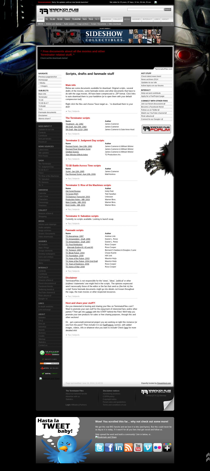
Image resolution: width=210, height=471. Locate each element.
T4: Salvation (43, 179)
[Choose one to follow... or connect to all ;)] (109, 447)
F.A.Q (40, 321)
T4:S (40, 109)
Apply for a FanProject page (152, 96)
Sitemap (41, 339)
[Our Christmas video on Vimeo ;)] (148, 447)
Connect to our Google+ (151, 119)
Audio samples (69, 24)
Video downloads (115, 24)
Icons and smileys (45, 257)
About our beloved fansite (76, 394)
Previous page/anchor (47, 77)
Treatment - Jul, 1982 (74, 124)
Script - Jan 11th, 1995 (75, 171)
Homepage (43, 80)
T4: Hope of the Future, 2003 (77, 258)
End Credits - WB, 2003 (75, 205)
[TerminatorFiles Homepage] (59, 11)
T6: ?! (40, 185)
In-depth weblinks (45, 307)
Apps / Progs (43, 248)
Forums (41, 142)
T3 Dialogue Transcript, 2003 (78, 197)
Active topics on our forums (152, 86)
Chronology (43, 202)
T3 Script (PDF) (72, 194)
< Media (41, 83)
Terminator (42, 97)
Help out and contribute (151, 93)
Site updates (43, 153)
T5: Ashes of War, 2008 (75, 267)
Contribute (42, 136)
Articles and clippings (54, 24)
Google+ (42, 299)
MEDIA (127, 19)
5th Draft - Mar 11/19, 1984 (77, 129)
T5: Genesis (43, 182)
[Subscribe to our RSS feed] (128, 447)
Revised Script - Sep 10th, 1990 (79, 146)
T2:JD (40, 100)
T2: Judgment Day (46, 167)
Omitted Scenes (72, 152)
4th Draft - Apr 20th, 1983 (76, 127)
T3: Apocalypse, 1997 (75, 236)
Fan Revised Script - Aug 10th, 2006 (81, 174)
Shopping (42, 216)
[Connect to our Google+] (167, 447)
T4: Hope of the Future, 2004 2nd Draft (82, 261)
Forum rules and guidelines (114, 402)
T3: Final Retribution (74, 245)
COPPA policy (108, 396)
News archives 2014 (149, 79)
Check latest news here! (151, 76)
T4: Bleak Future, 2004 (75, 253)
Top (69, 111)
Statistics (42, 342)
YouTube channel (46, 292)
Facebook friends (45, 286)
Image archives (83, 24)
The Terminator (44, 164)
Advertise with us (73, 396)
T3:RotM (42, 106)
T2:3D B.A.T (43, 103)
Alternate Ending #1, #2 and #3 (80, 247)
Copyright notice (110, 399)
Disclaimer (42, 115)
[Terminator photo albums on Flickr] (157, 447)
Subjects (75, 111)
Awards (41, 330)
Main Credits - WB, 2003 (76, 202)
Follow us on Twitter (149, 110)
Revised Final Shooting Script (78, 149)
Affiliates (74, 405)
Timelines (42, 206)
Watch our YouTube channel (153, 113)
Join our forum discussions (152, 104)
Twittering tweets (45, 289)
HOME (40, 19)
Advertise (42, 327)
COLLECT (117, 19)
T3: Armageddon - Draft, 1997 (78, 242)
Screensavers (44, 260)
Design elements (45, 251)
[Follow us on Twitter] (64, 440)
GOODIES (136, 19)
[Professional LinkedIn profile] (119, 447)
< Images (43, 86)
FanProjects (43, 277)
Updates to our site (46, 129)
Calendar (42, 193)
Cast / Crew (43, 196)
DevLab (41, 324)
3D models (43, 245)
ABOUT (165, 19)
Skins (40, 263)
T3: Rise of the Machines (48, 176)
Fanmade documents (47, 112)
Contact (149, 396)
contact (89, 312)
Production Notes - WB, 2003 (78, 199)
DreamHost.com (164, 383)
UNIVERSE (106, 19)
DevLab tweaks (44, 139)
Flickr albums (44, 296)
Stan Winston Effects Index (77, 155)
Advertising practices (111, 394)
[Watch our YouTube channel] (138, 447)
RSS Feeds (43, 156)
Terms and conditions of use (114, 405)
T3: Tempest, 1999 (73, 250)
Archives (42, 333)
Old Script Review (73, 191)
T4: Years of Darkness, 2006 (77, 264)
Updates (42, 317)
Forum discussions (46, 283)
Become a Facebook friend (152, 107)
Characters (43, 199)
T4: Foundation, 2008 (74, 256)
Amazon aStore (45, 213)
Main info (42, 94)
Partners (83, 405)
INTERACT (147, 19)
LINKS (157, 19)
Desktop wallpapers (46, 254)
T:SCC (41, 173)
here (126, 327)
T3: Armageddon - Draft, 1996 (78, 239)
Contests (42, 133)
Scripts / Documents (98, 24)
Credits (41, 336)
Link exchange (44, 310)
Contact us (42, 345)
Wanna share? (44, 119)
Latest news (43, 150)
